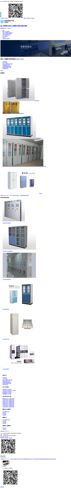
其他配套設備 (5, 68)
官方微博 (2, 18)
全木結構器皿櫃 (9, 251)
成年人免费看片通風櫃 (7, 33)
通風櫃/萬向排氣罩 (6, 65)
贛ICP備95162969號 (4, 436)
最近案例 (4, 423)
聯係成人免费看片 (27, 18)
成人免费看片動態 (6, 419)
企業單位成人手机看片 (7, 391)
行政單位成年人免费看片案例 (8, 404)
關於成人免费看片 (6, 31)
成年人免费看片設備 (15, 459)
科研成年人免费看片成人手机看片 (9, 390)
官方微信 (6, 18)
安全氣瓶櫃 (8, 222)
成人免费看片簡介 (6, 411)
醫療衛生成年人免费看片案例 (8, 398)
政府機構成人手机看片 (7, 389)
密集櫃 (7, 369)
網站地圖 (2, 486)
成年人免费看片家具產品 (7, 32)
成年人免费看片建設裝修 (7, 63)
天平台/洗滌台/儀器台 (35, 459)
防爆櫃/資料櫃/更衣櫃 (7, 67)
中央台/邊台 (5, 62)
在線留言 (32, 18)
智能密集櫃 (8, 279)
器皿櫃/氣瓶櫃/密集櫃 (7, 66)
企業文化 (4, 412)
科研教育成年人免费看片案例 (8, 406)
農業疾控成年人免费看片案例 (8, 402)
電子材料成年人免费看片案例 (8, 405)
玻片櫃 (7, 339)
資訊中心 (4, 37)
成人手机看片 (5, 36)
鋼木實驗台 (5, 61)
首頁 (3, 30)
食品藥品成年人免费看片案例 (8, 399)
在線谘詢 (4, 222)
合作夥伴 (4, 415)
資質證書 (4, 413)
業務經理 (4, 466)
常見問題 (4, 422)
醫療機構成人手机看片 (7, 392)
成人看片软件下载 (6, 35)
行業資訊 (4, 420)
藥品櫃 (7, 309)
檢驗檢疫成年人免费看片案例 (8, 403)
